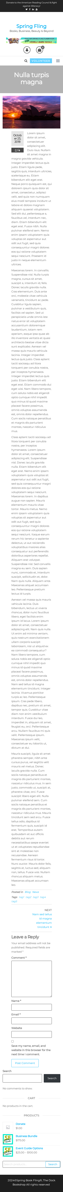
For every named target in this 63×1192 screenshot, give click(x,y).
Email (16, 1014)
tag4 (43, 897)
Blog (28, 892)
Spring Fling (31, 26)
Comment (19, 957)
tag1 (21, 897)
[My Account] (26, 49)
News (35, 892)
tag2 (28, 897)
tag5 (14, 901)
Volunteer (41, 60)
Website (16, 1028)
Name (16, 1000)
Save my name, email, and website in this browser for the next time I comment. (31, 1050)
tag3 (35, 897)
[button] (58, 61)
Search (7, 1071)
